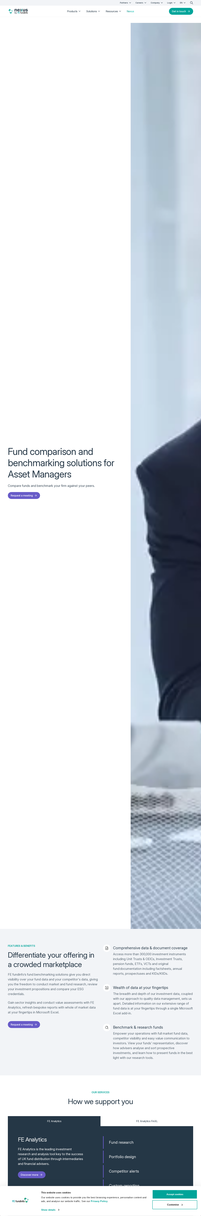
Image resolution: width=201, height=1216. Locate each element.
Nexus (130, 11)
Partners (124, 3)
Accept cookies (174, 1194)
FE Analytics (54, 1121)
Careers (139, 3)
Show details (48, 1209)
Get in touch (179, 11)
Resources (112, 11)
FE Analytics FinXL (147, 1121)
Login (169, 3)
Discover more (29, 1174)
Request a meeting (22, 495)
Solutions (91, 11)
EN (181, 3)
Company (155, 3)
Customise (173, 1204)
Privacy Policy (99, 1201)
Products (72, 11)
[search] (191, 3)
